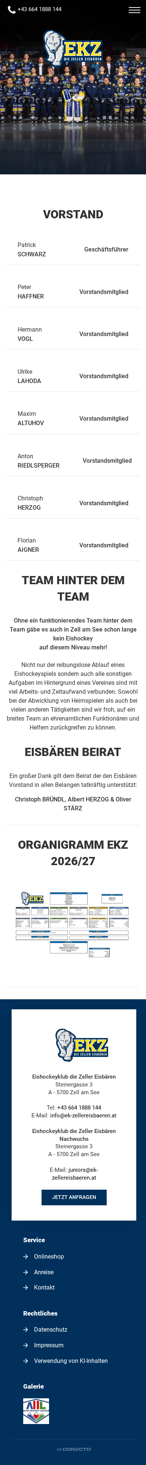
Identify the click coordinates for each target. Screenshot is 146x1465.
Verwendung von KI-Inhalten (71, 1361)
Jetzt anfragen (74, 1197)
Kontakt (44, 1287)
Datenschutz (50, 1329)
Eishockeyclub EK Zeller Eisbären (73, 48)
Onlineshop (49, 1256)
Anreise (44, 1272)
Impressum (49, 1345)
